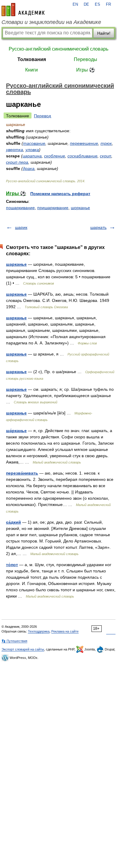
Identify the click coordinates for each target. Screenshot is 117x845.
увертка (14, 149)
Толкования (31, 59)
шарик (21, 227)
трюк (106, 143)
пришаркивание (52, 207)
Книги (31, 69)
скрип (105, 156)
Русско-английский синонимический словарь (58, 48)
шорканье (80, 207)
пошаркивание (20, 207)
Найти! (103, 33)
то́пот (12, 564)
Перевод (42, 115)
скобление (54, 156)
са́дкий (13, 522)
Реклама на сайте (65, 631)
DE (86, 4)
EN (75, 4)
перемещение (84, 143)
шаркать (98, 227)
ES (97, 4)
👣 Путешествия (14, 641)
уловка (32, 149)
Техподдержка (39, 631)
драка (28, 168)
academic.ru (23, 9)
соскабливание (83, 156)
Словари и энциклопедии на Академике (51, 22)
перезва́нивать (22, 473)
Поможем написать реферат (60, 193)
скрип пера (17, 162)
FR (108, 4)
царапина (32, 156)
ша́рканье (16, 430)
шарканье (16, 264)
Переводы (85, 59)
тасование (34, 143)
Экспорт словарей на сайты (23, 649)
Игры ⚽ (85, 69)
